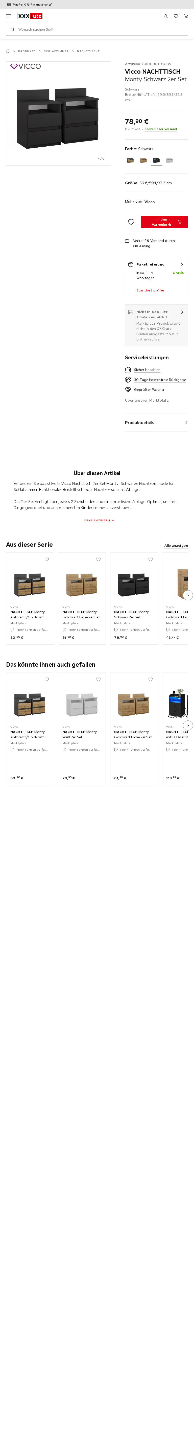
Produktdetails (139, 422)
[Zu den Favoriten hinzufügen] (131, 222)
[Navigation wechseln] (8, 16)
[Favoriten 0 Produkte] (176, 16)
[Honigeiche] (143, 160)
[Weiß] (169, 160)
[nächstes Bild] (188, 595)
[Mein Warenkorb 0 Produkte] (186, 16)
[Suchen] (12, 29)
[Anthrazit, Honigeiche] (130, 160)
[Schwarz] (156, 160)
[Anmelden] (166, 16)
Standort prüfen (150, 290)
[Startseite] (8, 51)
